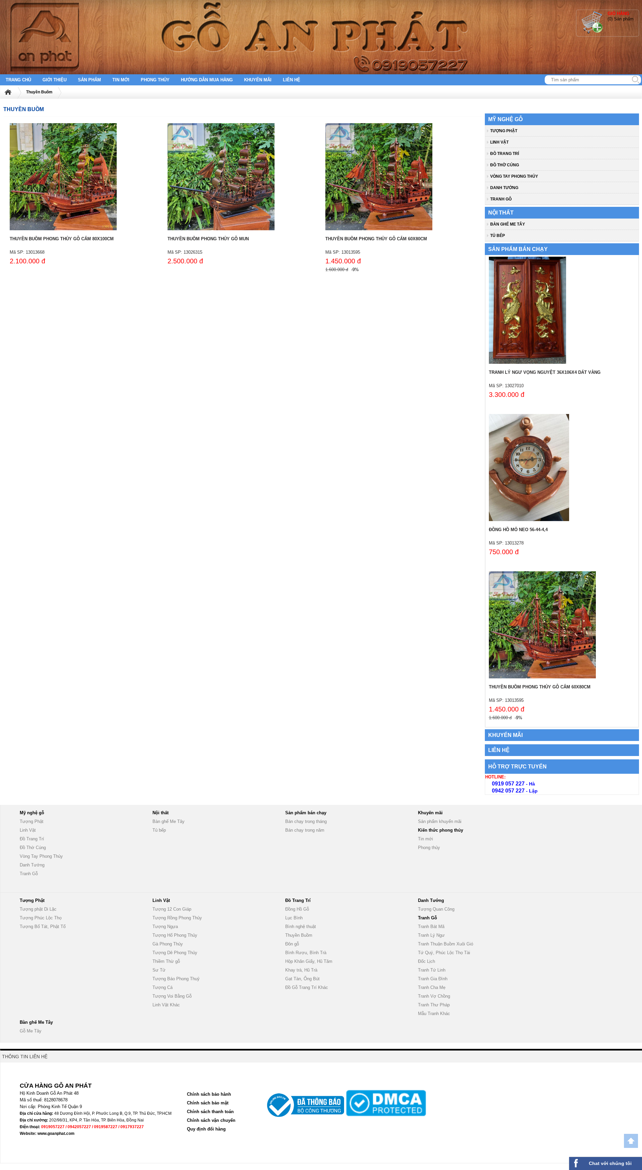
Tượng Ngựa (165, 926)
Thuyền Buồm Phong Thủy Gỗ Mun (208, 238)
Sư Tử (159, 970)
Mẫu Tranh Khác (434, 1013)
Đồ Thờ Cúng (504, 165)
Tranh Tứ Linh (431, 970)
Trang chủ (18, 79)
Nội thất (501, 213)
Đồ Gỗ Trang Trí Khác (306, 987)
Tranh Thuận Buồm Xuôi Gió (445, 943)
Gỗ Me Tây (30, 1030)
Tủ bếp (497, 235)
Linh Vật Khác (166, 1004)
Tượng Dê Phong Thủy (174, 952)
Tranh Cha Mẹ (431, 987)
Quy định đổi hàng (206, 1129)
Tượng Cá (162, 987)
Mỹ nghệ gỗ (505, 119)
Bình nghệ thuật (300, 926)
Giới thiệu (54, 79)
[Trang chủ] (12, 92)
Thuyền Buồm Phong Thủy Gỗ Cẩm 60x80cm (376, 238)
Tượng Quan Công (436, 909)
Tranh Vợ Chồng (434, 996)
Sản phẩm (89, 79)
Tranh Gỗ (501, 199)
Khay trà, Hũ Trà (301, 970)
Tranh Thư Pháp (434, 1004)
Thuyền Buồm (39, 92)
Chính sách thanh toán (210, 1111)
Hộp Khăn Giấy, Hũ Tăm (308, 961)
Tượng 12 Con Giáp (171, 909)
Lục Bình (294, 917)
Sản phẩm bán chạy (518, 249)
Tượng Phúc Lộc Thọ (41, 917)
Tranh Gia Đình (432, 978)
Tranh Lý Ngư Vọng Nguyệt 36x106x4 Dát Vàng (545, 372)
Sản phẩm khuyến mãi (439, 821)
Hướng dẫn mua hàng (207, 79)
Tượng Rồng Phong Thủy (177, 917)
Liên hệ (291, 79)
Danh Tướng (504, 187)
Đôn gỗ (292, 943)
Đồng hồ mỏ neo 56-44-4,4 (518, 529)
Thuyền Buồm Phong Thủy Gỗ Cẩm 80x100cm (62, 238)
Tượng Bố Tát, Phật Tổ (43, 926)
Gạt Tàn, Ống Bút (302, 978)
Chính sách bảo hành (209, 1094)
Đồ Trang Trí (504, 153)
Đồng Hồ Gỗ (297, 909)
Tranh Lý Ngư (431, 935)
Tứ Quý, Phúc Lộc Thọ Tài (444, 952)
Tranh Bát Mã (431, 926)
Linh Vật (499, 142)
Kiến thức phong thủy (440, 830)
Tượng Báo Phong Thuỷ (176, 978)
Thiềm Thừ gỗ (166, 961)
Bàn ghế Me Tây (507, 224)
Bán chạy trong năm (304, 830)
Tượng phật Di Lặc (38, 909)
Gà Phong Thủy (167, 943)
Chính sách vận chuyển (211, 1120)
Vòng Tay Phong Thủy (514, 176)
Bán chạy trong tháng (306, 821)
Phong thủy (155, 79)
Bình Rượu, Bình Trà (305, 952)
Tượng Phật (503, 131)
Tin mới (120, 79)
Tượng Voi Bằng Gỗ (172, 996)
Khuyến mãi (258, 79)
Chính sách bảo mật (207, 1102)
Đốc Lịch (426, 961)
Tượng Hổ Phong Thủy (174, 935)
